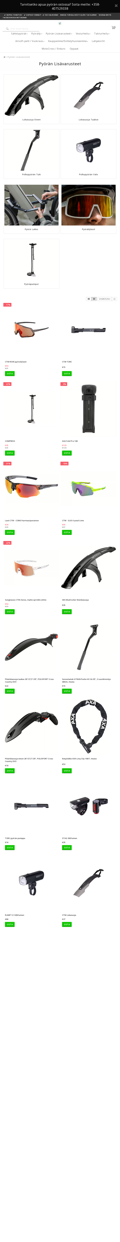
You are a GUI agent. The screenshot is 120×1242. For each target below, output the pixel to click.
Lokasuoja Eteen (31, 119)
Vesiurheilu (82, 33)
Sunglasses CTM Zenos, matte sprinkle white (25, 599)
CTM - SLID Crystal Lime (73, 520)
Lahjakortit (98, 41)
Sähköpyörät (18, 33)
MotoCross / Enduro (53, 48)
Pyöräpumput (31, 284)
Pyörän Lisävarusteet (58, 33)
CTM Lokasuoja (69, 915)
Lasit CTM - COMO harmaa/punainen (22, 520)
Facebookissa (9, 17)
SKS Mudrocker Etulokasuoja (75, 599)
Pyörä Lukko (31, 229)
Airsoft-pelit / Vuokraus (29, 41)
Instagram (21, 17)
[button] (115, 27)
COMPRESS (10, 441)
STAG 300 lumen (69, 838)
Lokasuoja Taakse (88, 119)
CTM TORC (67, 361)
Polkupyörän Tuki (31, 174)
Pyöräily (36, 33)
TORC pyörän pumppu (15, 838)
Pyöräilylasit (88, 229)
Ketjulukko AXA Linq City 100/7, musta (79, 758)
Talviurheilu (101, 33)
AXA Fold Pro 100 (70, 441)
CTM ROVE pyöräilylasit (15, 361)
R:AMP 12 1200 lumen (14, 915)
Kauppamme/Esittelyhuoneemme (67, 41)
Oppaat (74, 48)
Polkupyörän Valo (88, 174)
